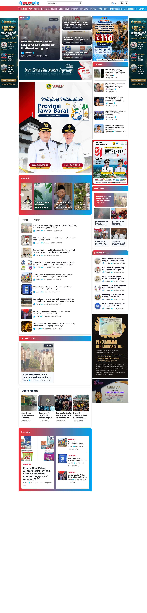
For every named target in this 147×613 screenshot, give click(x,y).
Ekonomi (84, 9)
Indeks (24, 9)
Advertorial (34, 9)
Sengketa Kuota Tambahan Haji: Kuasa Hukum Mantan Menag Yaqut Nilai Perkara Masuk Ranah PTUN (63, 420)
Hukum (93, 9)
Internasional (116, 9)
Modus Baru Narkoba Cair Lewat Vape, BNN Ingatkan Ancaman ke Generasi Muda (101, 245)
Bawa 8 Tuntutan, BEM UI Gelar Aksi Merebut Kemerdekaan (80, 418)
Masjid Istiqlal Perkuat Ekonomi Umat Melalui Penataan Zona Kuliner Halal (77, 476)
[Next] (88, 195)
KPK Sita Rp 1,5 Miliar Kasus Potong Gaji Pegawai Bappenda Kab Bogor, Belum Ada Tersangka (115, 85)
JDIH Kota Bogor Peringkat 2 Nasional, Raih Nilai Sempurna (115, 113)
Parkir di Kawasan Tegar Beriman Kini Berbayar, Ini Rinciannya (114, 127)
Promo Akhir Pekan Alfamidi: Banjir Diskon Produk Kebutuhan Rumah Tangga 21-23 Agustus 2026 (36, 473)
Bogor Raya (64, 9)
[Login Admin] (126, 3)
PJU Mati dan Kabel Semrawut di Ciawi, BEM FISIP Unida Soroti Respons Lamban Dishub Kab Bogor (115, 71)
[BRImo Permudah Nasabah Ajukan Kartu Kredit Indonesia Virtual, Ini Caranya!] (97, 306)
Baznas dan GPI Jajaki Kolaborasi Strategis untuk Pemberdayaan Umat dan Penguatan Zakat (113, 280)
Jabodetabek (130, 9)
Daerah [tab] (36, 220)
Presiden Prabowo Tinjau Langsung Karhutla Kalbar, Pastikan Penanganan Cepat (37, 377)
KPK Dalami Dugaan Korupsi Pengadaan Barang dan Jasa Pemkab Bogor (114, 270)
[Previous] (22, 195)
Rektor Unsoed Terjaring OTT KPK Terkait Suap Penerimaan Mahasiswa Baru (114, 99)
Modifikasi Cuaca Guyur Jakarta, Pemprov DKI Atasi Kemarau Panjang (28, 419)
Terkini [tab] (25, 220)
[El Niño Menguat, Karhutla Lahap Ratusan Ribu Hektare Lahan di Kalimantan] (78, 196)
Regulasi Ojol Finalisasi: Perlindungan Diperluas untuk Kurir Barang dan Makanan (46, 419)
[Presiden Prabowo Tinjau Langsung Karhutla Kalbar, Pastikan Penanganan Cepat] (97, 261)
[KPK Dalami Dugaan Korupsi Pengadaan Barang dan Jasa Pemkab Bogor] (97, 270)
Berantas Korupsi (49, 9)
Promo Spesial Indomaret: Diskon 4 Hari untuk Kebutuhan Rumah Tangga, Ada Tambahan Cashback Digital (77, 443)
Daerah (74, 9)
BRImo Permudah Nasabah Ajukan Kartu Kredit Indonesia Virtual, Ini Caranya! (77, 459)
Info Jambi (103, 9)
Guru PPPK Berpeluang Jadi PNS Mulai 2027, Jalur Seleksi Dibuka (118, 244)
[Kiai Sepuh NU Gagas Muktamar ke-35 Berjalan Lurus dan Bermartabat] (58, 196)
